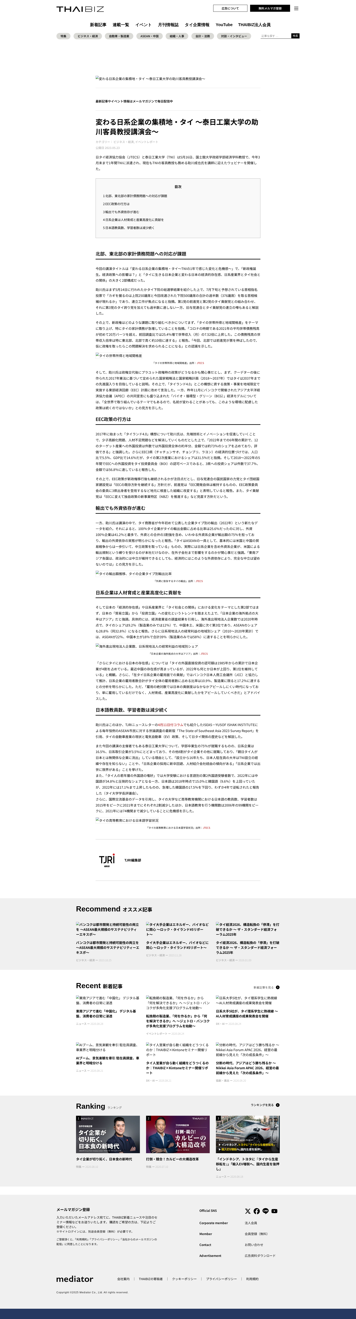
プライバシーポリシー (104, 1239)
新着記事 (98, 24)
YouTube (224, 24)
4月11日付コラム (170, 724)
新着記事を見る (264, 987)
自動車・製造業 (119, 36)
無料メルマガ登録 (270, 8)
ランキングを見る (262, 1105)
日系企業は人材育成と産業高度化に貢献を (133, 219)
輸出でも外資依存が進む (121, 211)
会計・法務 (203, 36)
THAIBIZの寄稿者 (151, 1279)
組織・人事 (177, 36)
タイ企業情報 (197, 24)
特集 (63, 36)
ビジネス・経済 (88, 36)
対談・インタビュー (234, 36)
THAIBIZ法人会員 (254, 24)
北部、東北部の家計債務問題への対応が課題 (135, 195)
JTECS (200, 363)
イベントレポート (146, 142)
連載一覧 (121, 24)
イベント (143, 24)
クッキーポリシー (184, 1279)
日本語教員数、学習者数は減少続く (129, 227)
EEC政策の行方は (116, 203)
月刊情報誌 (168, 24)
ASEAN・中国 (150, 36)
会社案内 (123, 1279)
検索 (295, 35)
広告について (230, 8)
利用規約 (81, 1239)
